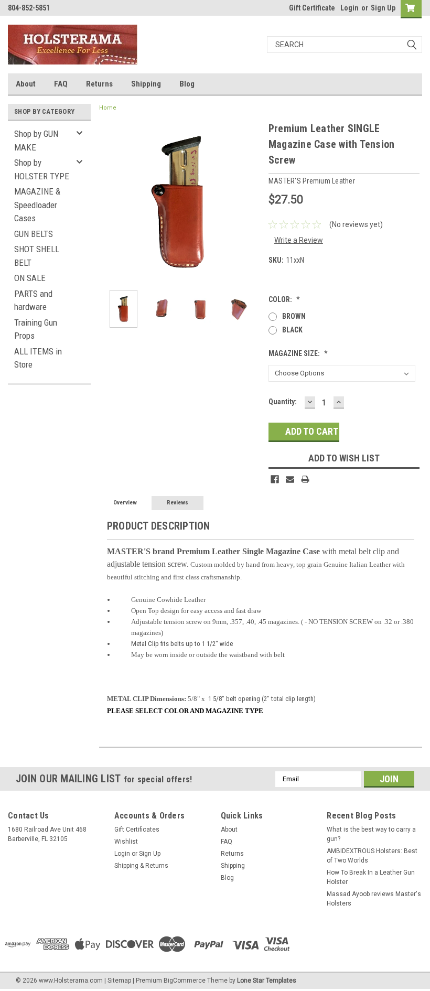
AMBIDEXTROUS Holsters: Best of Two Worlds (372, 855)
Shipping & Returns (141, 865)
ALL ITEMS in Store (38, 358)
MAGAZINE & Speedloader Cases (37, 204)
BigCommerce (185, 980)
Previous (109, 201)
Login (349, 8)
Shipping (146, 84)
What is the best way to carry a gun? (371, 834)
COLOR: (284, 299)
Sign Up (383, 8)
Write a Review (298, 240)
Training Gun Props (35, 329)
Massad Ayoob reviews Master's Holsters (374, 898)
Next (250, 201)
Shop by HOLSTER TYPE (41, 169)
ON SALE (30, 278)
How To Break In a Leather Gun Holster (371, 877)
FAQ (61, 84)
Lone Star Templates (266, 980)
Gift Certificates (136, 829)
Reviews (177, 502)
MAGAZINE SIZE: (298, 353)
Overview (125, 502)
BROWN (294, 316)
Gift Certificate (312, 8)
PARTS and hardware (33, 300)
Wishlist (126, 841)
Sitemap (119, 980)
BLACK (292, 330)
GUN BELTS (33, 234)
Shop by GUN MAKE (36, 140)
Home (107, 107)
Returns (99, 84)
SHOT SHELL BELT (36, 256)
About (26, 84)
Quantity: (282, 401)
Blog (187, 84)
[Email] (290, 479)
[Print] (305, 479)
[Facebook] (275, 479)
